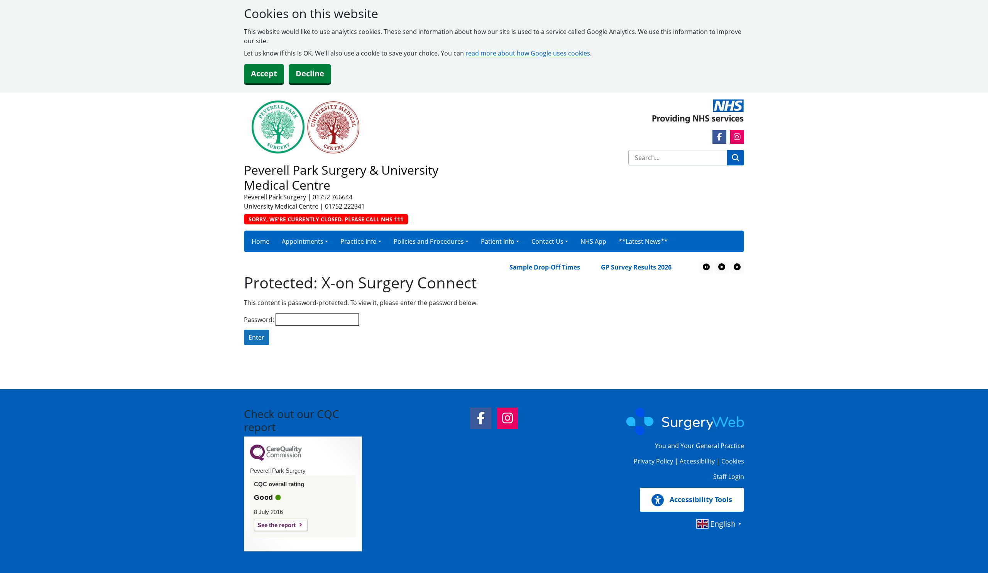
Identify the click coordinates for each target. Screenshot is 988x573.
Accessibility (697, 461)
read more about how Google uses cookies (527, 53)
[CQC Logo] (276, 459)
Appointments (302, 241)
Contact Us (547, 241)
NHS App (593, 241)
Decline (310, 73)
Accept (264, 73)
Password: (260, 319)
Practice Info (358, 241)
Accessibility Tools (700, 499)
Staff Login (728, 476)
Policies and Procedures (429, 241)
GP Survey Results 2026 (625, 267)
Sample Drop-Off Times (534, 267)
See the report (276, 525)
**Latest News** (643, 241)
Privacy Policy (653, 461)
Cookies (732, 461)
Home (260, 241)
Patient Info (497, 241)
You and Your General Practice (699, 446)
